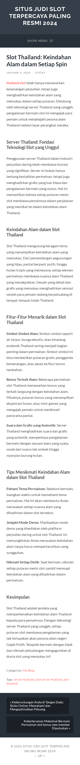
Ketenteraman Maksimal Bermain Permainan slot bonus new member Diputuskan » (45, 724)
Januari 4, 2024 (18, 72)
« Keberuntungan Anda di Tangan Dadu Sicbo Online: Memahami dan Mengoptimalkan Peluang (36, 705)
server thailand (24, 679)
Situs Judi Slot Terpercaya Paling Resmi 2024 (40, 16)
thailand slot (16, 83)
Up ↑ (42, 756)
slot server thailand (49, 679)
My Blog (28, 670)
